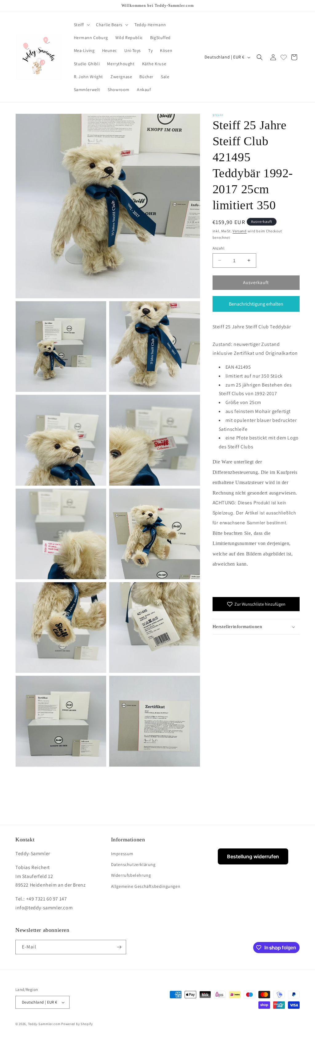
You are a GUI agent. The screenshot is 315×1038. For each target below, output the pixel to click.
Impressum (122, 853)
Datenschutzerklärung (133, 864)
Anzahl (218, 248)
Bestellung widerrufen (253, 856)
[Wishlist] (283, 57)
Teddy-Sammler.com (44, 1024)
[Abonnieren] (119, 947)
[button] (81, 24)
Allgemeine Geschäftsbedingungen (146, 886)
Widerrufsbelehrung (131, 875)
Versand (240, 231)
